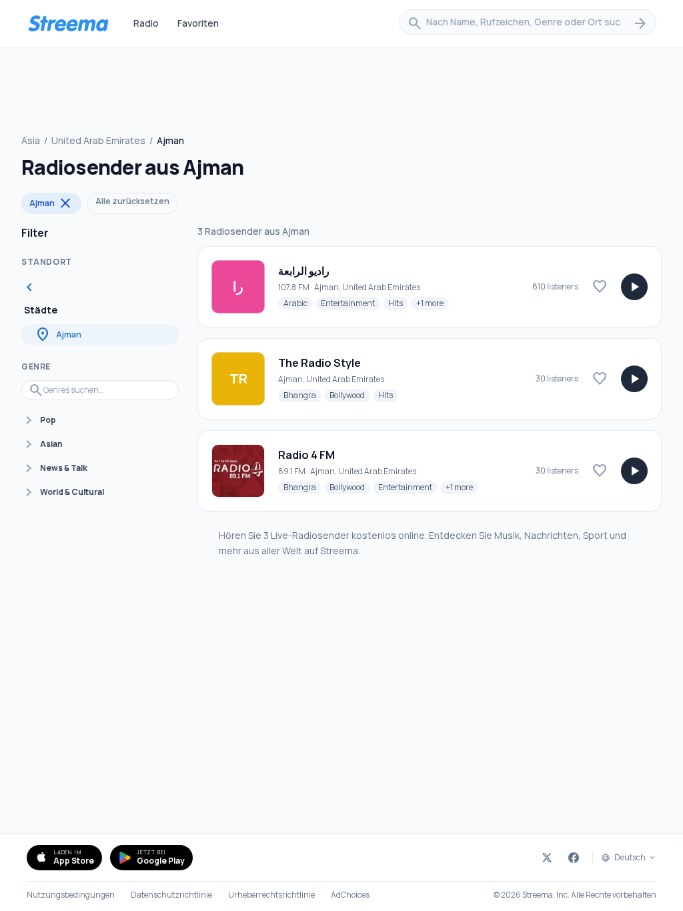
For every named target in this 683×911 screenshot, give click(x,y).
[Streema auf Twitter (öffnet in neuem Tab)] (547, 857)
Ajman (51, 203)
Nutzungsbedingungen (71, 895)
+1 (432, 303)
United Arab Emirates (98, 140)
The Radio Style (319, 362)
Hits (398, 303)
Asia (30, 140)
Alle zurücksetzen (132, 201)
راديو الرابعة (303, 270)
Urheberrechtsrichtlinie (271, 895)
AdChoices (350, 895)
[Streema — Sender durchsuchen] (68, 23)
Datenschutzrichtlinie (171, 895)
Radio (146, 23)
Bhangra (302, 395)
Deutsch (630, 857)
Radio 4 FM (306, 454)
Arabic (298, 303)
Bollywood (349, 395)
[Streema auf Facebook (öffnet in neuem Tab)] (573, 857)
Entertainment (350, 303)
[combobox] (527, 23)
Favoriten (198, 23)
